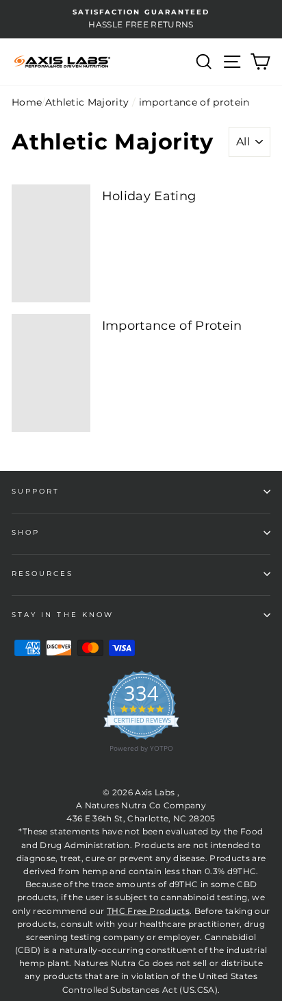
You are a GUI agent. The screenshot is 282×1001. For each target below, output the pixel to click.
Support (36, 491)
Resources (43, 573)
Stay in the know (63, 614)
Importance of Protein (172, 325)
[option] (141, 19)
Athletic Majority (87, 102)
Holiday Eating (149, 196)
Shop (26, 532)
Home (27, 102)
